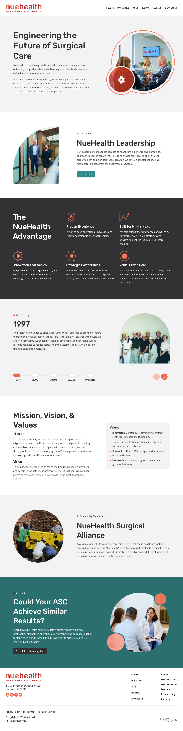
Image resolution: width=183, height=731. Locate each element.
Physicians (123, 7)
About (157, 7)
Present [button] (90, 375)
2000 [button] (35, 375)
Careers (165, 699)
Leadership (167, 689)
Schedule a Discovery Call (30, 651)
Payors (110, 7)
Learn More (86, 174)
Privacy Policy (13, 711)
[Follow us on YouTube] (20, 695)
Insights (146, 7)
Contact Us (171, 7)
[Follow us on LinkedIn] (7, 695)
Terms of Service (46, 711)
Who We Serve (169, 684)
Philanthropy (168, 694)
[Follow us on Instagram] (12, 695)
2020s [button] (71, 375)
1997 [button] (16, 375)
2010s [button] (53, 375)
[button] (164, 377)
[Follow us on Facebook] (16, 695)
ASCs (135, 7)
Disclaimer (28, 711)
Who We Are (168, 679)
